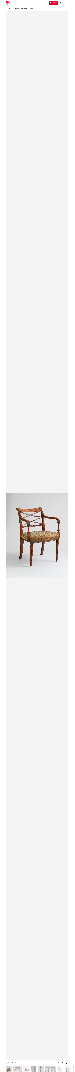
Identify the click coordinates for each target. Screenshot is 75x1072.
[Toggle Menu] (66, 2)
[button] (37, 535)
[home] (6, 8)
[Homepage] (8, 3)
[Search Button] (61, 2)
